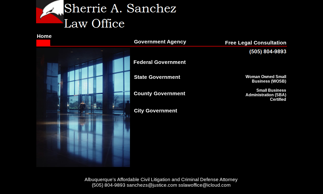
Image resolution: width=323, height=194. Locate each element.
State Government (157, 77)
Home (44, 36)
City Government (155, 111)
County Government (159, 93)
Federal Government (159, 62)
